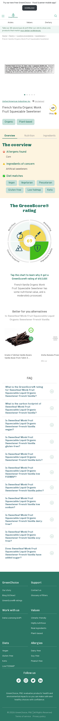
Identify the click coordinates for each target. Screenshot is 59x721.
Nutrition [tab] (29, 135)
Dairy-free (36, 651)
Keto (50, 190)
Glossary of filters (39, 595)
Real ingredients (38, 628)
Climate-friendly (38, 618)
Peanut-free (37, 661)
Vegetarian (27, 182)
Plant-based (25, 121)
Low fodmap (34, 190)
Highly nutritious (38, 623)
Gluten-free (7, 656)
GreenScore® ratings (12, 600)
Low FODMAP (8, 666)
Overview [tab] (9, 135)
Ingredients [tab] (49, 135)
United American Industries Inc (16, 101)
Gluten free (14, 190)
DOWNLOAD (29, 8)
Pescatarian (45, 182)
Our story (6, 590)
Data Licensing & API (11, 618)
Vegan (11, 182)
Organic (9, 121)
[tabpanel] (29, 167)
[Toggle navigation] (4, 16)
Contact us (36, 590)
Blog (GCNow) (8, 595)
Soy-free (35, 656)
